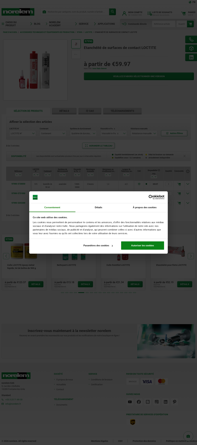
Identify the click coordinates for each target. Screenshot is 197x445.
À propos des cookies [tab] (145, 207)
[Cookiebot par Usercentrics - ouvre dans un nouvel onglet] (150, 197)
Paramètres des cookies (96, 245)
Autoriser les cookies (142, 245)
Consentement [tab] (52, 207)
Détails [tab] (98, 207)
